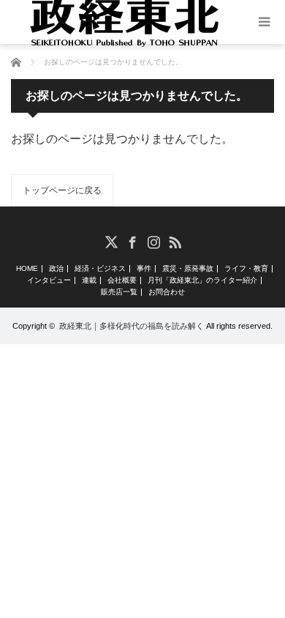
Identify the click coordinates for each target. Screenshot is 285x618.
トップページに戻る (62, 190)
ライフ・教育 (246, 268)
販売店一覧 (119, 292)
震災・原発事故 (187, 268)
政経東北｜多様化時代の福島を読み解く (131, 325)
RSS (174, 241)
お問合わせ (166, 292)
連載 (89, 280)
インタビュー (49, 280)
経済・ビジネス (100, 268)
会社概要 (122, 280)
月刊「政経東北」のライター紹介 (202, 280)
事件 (144, 268)
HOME (27, 268)
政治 (56, 268)
